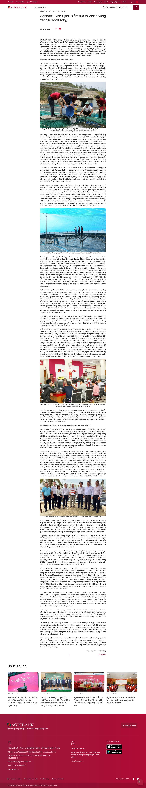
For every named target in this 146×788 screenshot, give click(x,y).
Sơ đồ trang (44, 779)
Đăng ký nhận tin (57, 779)
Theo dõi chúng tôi (122, 779)
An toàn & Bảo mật (31, 779)
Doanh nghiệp (20, 2)
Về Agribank (82, 2)
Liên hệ (124, 2)
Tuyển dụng (98, 2)
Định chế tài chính (32, 2)
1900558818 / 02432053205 (117, 7)
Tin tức (90, 2)
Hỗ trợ (106, 2)
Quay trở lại (102, 654)
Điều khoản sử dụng (14, 779)
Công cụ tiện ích (115, 2)
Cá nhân (10, 2)
